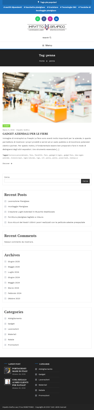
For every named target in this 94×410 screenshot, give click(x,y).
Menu (48, 45)
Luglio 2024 (13, 272)
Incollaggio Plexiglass (18, 206)
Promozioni (13, 345)
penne (54, 158)
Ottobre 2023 (14, 298)
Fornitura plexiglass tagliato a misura (25, 217)
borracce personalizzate (18, 155)
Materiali (12, 334)
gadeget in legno (55, 155)
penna (48, 158)
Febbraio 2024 (14, 293)
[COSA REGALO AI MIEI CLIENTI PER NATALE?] (7, 381)
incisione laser (16, 158)
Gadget (6, 126)
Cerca (7, 177)
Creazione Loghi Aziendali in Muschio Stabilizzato (31, 212)
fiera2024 (38, 155)
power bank (63, 158)
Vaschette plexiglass (35, 7)
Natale (11, 339)
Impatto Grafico (23, 130)
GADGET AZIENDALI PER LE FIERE (25, 133)
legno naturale (29, 158)
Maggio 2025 (14, 267)
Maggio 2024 (14, 282)
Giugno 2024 (14, 277)
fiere (46, 155)
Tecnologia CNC (69, 7)
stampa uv (74, 158)
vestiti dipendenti (13, 7)
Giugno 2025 (14, 261)
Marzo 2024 (13, 288)
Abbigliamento (15, 318)
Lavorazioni (13, 329)
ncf (43, 158)
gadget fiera (68, 155)
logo (38, 158)
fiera (31, 155)
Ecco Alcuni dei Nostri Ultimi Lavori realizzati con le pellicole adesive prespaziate (46, 222)
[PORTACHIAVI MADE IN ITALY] (7, 370)
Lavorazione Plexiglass (18, 201)
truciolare (53, 7)
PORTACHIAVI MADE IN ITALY (20, 370)
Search (46, 38)
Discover (6, 163)
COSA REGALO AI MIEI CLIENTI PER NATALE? (20, 382)
